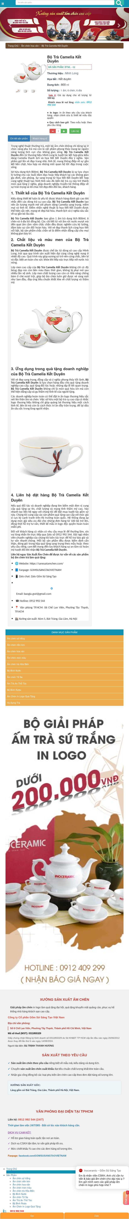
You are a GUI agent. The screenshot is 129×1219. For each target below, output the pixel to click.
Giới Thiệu (11, 1171)
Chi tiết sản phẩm (19, 138)
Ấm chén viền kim (16, 644)
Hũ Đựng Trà (13, 702)
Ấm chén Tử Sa (14, 677)
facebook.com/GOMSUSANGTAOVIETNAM (42, 1155)
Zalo (96, 1215)
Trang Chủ (13, 45)
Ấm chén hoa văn (30, 45)
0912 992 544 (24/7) (31, 1119)
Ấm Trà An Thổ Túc (16, 683)
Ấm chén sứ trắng (16, 638)
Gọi (32, 1215)
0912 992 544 (17, 1210)
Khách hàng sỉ (40, 138)
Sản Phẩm (11, 1175)
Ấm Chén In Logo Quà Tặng (21, 696)
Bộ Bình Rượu (14, 689)
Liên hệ (75, 131)
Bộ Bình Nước (14, 670)
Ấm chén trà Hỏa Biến (18, 664)
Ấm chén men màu (16, 657)
